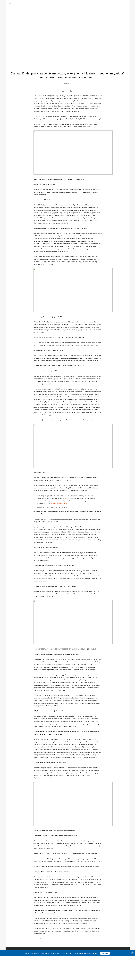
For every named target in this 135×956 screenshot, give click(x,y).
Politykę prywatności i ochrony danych (85, 953)
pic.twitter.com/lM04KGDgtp (59, 503)
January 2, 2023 (66, 507)
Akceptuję (105, 953)
